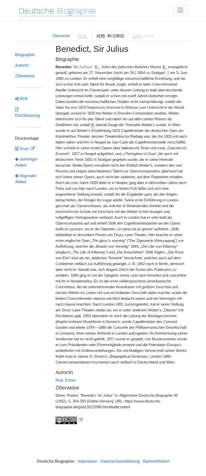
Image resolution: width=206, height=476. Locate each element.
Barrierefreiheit (156, 461)
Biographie (25, 55)
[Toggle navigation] (180, 10)
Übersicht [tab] (61, 36)
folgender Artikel (25, 179)
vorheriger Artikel (26, 162)
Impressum (87, 461)
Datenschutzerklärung (120, 461)
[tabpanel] (103, 237)
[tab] (110, 36)
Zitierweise (25, 76)
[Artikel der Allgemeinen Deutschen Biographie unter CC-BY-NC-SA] (69, 420)
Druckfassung (27, 112)
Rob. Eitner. (66, 380)
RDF (23, 99)
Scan (24, 149)
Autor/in (22, 65)
